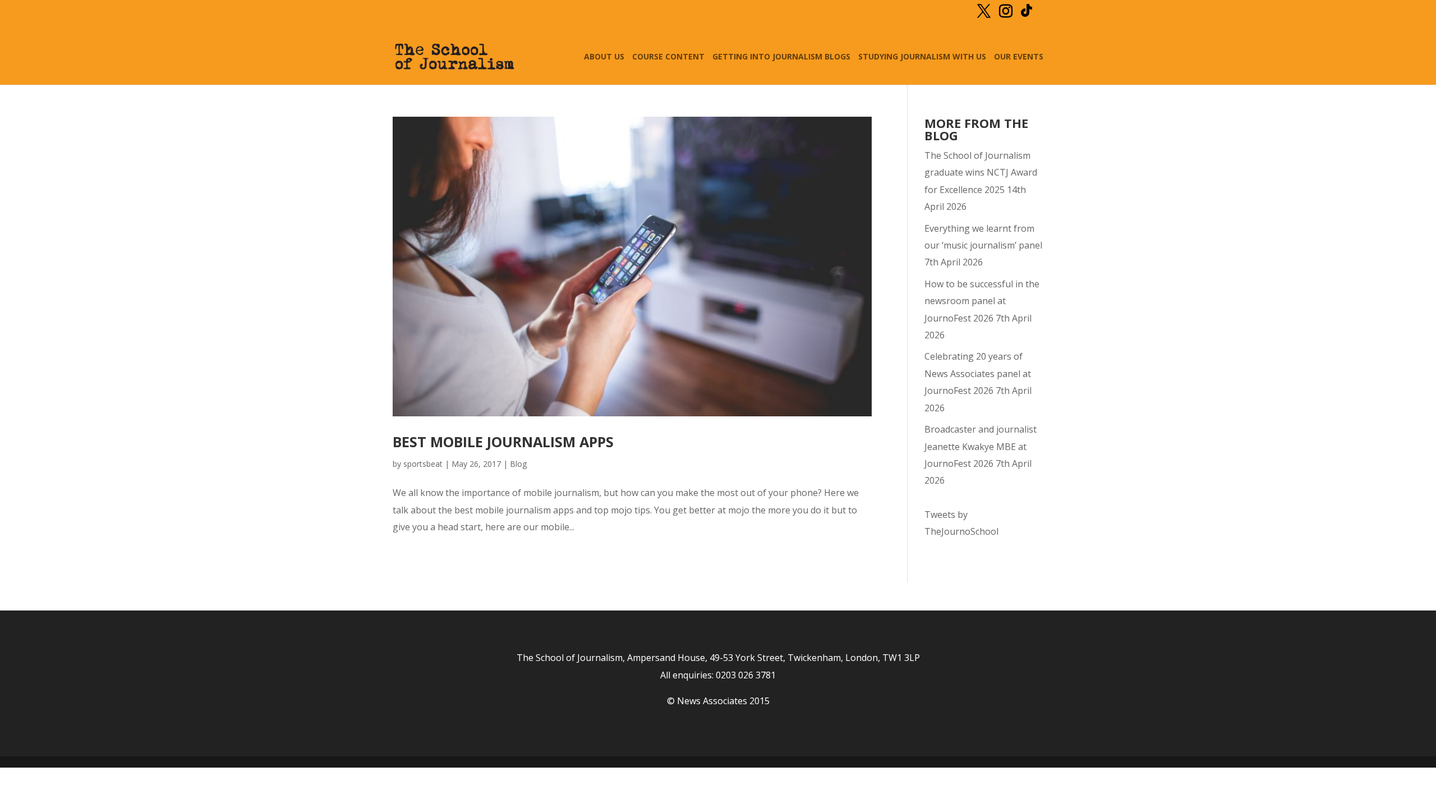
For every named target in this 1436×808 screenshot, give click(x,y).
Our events (1018, 57)
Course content (668, 57)
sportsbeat (423, 463)
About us (604, 57)
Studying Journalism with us (922, 57)
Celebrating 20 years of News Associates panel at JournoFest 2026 (977, 373)
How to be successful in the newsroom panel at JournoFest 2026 (981, 301)
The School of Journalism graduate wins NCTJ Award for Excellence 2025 (980, 172)
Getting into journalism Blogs (781, 57)
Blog (518, 463)
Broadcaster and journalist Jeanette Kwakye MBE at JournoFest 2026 (980, 446)
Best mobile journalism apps (503, 441)
